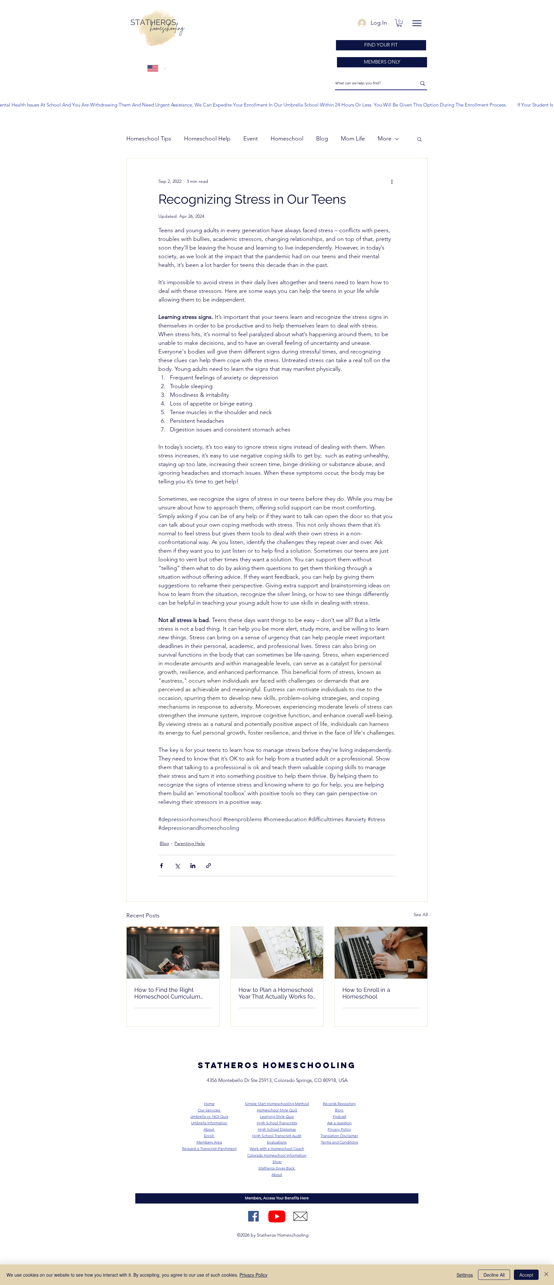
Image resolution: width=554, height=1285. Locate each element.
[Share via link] (209, 866)
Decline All (494, 1275)
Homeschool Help (207, 138)
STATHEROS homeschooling (277, 1065)
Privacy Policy (253, 1275)
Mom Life (353, 138)
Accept (526, 1275)
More (384, 138)
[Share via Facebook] (161, 866)
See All (421, 914)
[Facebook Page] (253, 1216)
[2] (300, 1216)
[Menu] (416, 23)
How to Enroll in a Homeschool (366, 993)
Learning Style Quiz (277, 1116)
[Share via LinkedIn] (193, 866)
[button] (399, 23)
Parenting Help (189, 843)
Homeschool (287, 138)
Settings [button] (465, 1275)
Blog (322, 138)
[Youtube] (277, 1216)
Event (250, 138)
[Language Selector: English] (157, 68)
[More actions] (392, 181)
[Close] (546, 1275)
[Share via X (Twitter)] (177, 866)
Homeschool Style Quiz (277, 1110)
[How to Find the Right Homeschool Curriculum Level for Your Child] (173, 953)
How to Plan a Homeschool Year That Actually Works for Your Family (277, 993)
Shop (277, 1161)
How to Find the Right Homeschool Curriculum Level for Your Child (167, 993)
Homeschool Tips (148, 138)
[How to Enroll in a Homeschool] (381, 953)
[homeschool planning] (277, 953)
